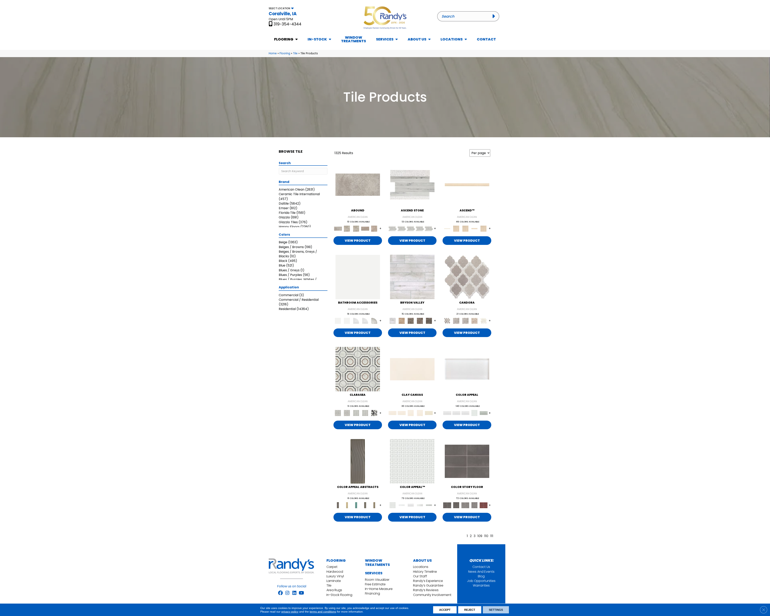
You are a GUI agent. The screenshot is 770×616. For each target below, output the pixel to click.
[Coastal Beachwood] (412, 277)
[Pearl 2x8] (401, 505)
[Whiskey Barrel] (401, 321)
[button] (494, 16)
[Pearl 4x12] (420, 505)
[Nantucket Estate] (411, 321)
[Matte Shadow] (467, 461)
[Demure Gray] (456, 321)
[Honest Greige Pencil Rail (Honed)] (467, 184)
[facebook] (280, 593)
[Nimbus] (357, 184)
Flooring (285, 53)
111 (491, 536)
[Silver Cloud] (483, 413)
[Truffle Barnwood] (429, 321)
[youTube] (301, 593)
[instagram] (287, 593)
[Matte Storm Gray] (465, 505)
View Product (358, 240)
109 (479, 536)
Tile (295, 53)
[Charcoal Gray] (358, 461)
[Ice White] (357, 277)
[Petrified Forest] (420, 321)
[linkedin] (294, 593)
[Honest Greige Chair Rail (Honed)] (474, 228)
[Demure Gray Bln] (467, 277)
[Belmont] (356, 413)
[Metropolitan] (357, 369)
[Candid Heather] (412, 184)
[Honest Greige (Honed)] (456, 228)
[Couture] (374, 413)
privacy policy (289, 611)
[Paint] (429, 413)
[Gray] (374, 321)
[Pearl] (467, 369)
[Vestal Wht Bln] (483, 321)
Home (273, 53)
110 (486, 536)
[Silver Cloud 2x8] (429, 505)
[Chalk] (412, 369)
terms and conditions (323, 611)
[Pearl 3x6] (411, 505)
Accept (445, 609)
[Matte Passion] (483, 505)
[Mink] (365, 505)
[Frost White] (356, 321)
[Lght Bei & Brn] (474, 321)
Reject (469, 609)
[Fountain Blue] (356, 505)
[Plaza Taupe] (374, 505)
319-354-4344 (287, 24)
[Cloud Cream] (347, 505)
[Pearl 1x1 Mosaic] (412, 461)
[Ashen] (365, 228)
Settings (496, 609)
